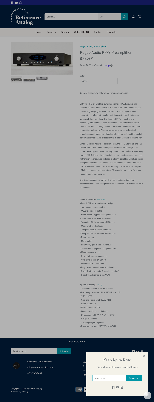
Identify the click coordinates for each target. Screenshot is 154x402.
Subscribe (133, 378)
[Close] (143, 356)
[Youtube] (117, 387)
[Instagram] (122, 387)
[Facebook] (113, 387)
